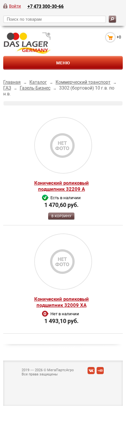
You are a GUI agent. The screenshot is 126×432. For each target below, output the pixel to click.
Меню (63, 62)
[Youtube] (100, 372)
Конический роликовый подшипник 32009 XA (61, 302)
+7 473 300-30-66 (45, 6)
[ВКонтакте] (91, 372)
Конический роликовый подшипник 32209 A (61, 186)
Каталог (38, 82)
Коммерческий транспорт (83, 82)
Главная (12, 82)
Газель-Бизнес (35, 88)
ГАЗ (7, 88)
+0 (119, 37)
